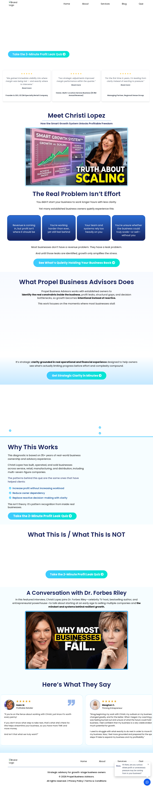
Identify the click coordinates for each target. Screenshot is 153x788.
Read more (27, 88)
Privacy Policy (75, 780)
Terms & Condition (95, 780)
